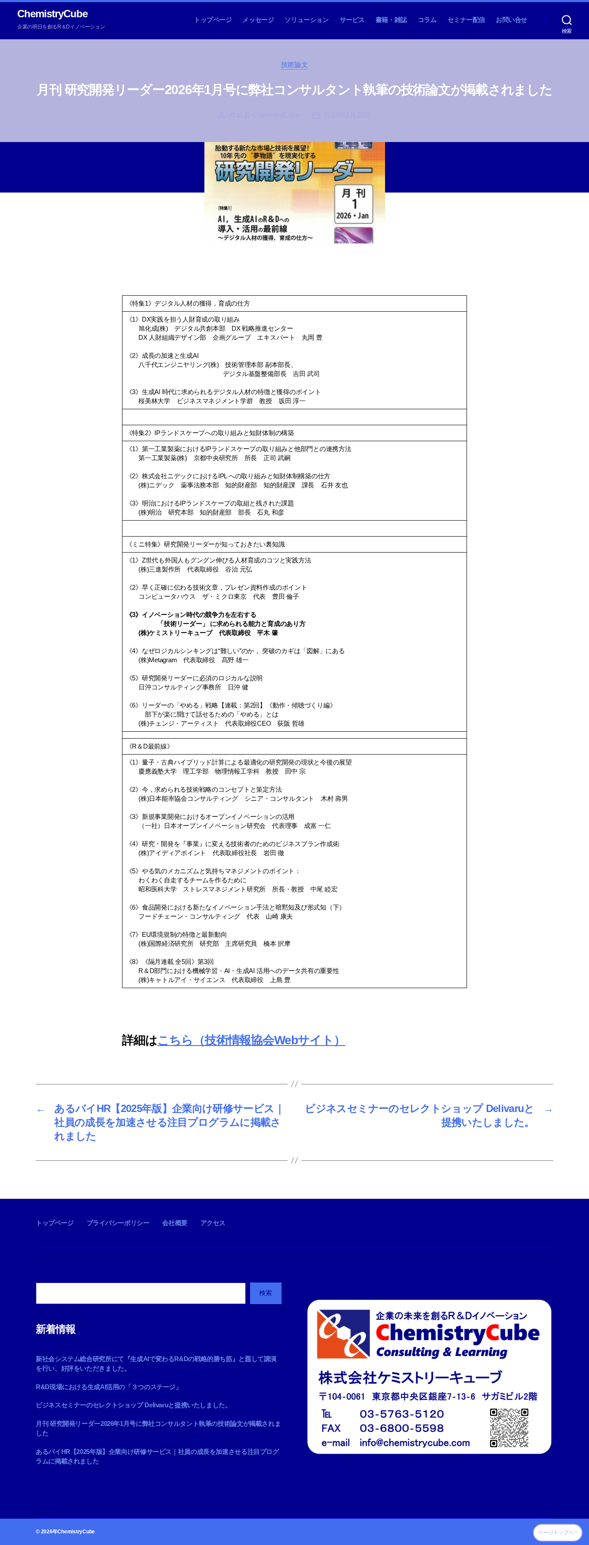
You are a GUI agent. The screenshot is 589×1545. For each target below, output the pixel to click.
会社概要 (174, 1222)
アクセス (213, 1222)
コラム (427, 19)
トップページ (213, 19)
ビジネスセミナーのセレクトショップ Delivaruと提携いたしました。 (134, 1405)
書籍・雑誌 (391, 19)
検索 (265, 1292)
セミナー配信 (467, 19)
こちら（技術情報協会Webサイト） (251, 1040)
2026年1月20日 (347, 115)
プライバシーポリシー (118, 1222)
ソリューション (307, 19)
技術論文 (294, 64)
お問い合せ (511, 19)
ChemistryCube (52, 14)
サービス (352, 19)
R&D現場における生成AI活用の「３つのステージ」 (109, 1386)
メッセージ (258, 19)
